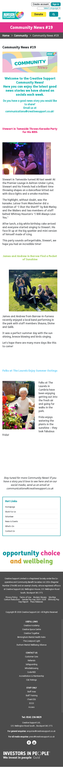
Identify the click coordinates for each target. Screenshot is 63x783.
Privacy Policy (11, 597)
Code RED (31, 672)
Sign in (55, 4)
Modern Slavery (40, 597)
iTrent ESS (31, 699)
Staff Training (31, 695)
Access (31, 707)
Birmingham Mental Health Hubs (31, 637)
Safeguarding (31, 664)
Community (21, 35)
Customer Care (31, 657)
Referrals (31, 660)
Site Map (52, 597)
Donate (38, 14)
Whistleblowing (31, 668)
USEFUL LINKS (32, 622)
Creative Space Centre (31, 629)
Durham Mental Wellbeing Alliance (31, 645)
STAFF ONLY (31, 688)
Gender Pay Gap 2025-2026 (34, 599)
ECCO (31, 703)
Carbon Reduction (12, 599)
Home (5, 35)
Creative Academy (31, 625)
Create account (41, 4)
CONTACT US (31, 653)
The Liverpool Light (31, 641)
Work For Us (10, 512)
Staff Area (31, 692)
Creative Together (31, 633)
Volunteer (9, 516)
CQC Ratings (31, 680)
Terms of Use (25, 597)
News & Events (11, 521)
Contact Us (10, 531)
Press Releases (36, 602)
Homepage (10, 507)
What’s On (9, 526)
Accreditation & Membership (31, 676)
